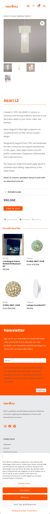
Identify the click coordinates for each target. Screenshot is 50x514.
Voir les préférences (25, 504)
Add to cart (13, 208)
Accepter (25, 490)
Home (6, 16)
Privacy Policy (32, 510)
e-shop (13, 16)
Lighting (20, 16)
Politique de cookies (19, 510)
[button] (28, 6)
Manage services (24, 483)
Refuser (25, 497)
